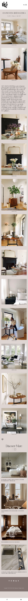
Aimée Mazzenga (21, 88)
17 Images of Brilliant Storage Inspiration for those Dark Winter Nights (14, 573)
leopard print (5, 103)
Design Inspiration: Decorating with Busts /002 (12, 511)
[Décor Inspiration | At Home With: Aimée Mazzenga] (14, 31)
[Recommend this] (2, 439)
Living (13, 16)
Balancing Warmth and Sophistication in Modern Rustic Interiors (12, 480)
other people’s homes (7, 91)
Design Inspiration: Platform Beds (10, 542)
